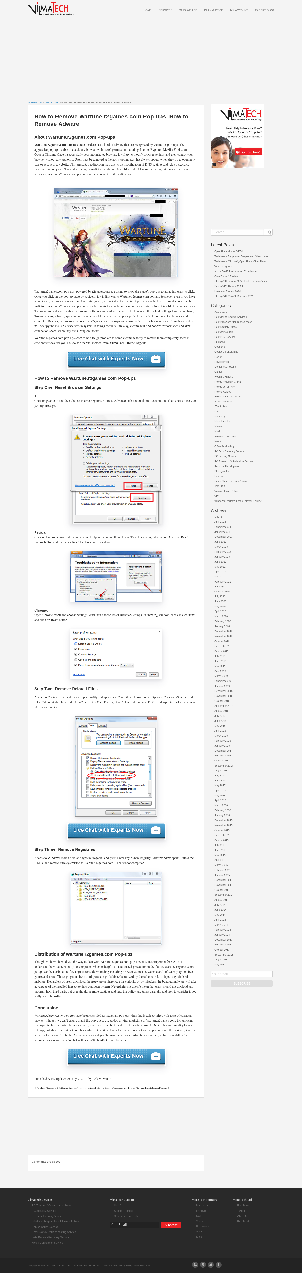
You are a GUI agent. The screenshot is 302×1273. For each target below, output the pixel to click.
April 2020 (220, 611)
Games (218, 371)
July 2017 (219, 775)
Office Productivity (224, 446)
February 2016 (222, 810)
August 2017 (221, 770)
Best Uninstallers (223, 332)
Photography (221, 471)
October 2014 (222, 889)
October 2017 (222, 760)
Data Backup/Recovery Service (50, 1237)
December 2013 (223, 939)
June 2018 (220, 720)
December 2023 (223, 536)
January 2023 (222, 556)
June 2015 (220, 850)
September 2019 (223, 646)
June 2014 (220, 909)
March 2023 (221, 546)
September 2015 (223, 835)
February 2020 (222, 621)
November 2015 (223, 825)
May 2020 (220, 606)
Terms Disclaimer (142, 1265)
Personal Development (227, 466)
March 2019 (221, 676)
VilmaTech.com (35, 102)
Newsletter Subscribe (126, 1216)
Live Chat (119, 1205)
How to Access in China (227, 381)
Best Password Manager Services (233, 322)
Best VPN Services (224, 337)
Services (165, 10)
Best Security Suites (225, 326)
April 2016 (220, 800)
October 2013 (222, 949)
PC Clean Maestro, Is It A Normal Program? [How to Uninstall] (67, 1087)
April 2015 (220, 860)
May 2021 (220, 566)
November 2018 (223, 696)
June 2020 (220, 601)
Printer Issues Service (45, 1226)
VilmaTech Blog (51, 102)
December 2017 (223, 750)
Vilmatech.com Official (226, 491)
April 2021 (220, 571)
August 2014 (221, 900)
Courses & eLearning (226, 351)
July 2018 (219, 716)
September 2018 (223, 705)
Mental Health (222, 421)
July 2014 (219, 904)
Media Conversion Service (47, 1242)
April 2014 (220, 919)
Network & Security (225, 436)
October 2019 (222, 641)
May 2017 (220, 785)
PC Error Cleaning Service (229, 451)
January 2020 (222, 626)
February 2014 (222, 929)
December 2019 (223, 631)
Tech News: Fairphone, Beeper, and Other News (241, 256)
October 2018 (222, 701)
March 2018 (221, 735)
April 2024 (220, 521)
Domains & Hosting (225, 366)
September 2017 (223, 765)
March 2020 (221, 616)
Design (218, 357)
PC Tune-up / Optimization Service (233, 461)
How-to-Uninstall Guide (227, 396)
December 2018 (223, 691)
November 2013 (223, 944)
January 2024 (222, 532)
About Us (242, 1216)
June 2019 (220, 661)
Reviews (219, 476)
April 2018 (220, 730)
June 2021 (220, 561)
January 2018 (222, 745)
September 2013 (223, 954)
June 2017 (220, 780)
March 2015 (221, 865)
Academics (220, 312)
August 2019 (221, 651)
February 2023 (222, 551)
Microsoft (219, 426)
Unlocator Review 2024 (227, 291)
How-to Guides (222, 391)
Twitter (241, 1210)
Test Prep (219, 486)
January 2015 (222, 875)
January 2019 (222, 686)
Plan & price (213, 10)
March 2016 (221, 805)
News (217, 441)
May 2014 (220, 914)
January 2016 (222, 815)
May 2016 (220, 795)
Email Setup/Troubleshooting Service (54, 1232)
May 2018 (220, 725)
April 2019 (220, 671)
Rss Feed (243, 1221)
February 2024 (222, 527)
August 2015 (221, 840)
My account (239, 10)
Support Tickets (123, 1210)
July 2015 (219, 845)
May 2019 (220, 666)
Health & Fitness (223, 376)
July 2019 (219, 656)
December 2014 (223, 880)
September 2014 (223, 894)
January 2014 (222, 934)
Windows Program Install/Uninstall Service (238, 501)
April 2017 (220, 790)
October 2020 (222, 591)
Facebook (243, 1205)
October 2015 (222, 830)
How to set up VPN (224, 386)
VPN (217, 496)
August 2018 (221, 711)
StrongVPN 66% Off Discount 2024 (233, 296)
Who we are (188, 10)
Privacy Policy (125, 1265)
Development (221, 361)
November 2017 (223, 755)
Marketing (220, 416)
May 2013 (220, 964)
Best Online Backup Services (230, 317)
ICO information (223, 401)
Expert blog (264, 10)
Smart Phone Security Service (231, 481)
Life (216, 411)
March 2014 (221, 924)
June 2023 (220, 541)
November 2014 (223, 885)
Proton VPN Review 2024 (228, 286)
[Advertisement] (151, 52)
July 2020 (219, 596)
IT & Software (221, 406)
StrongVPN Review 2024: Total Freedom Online (241, 281)
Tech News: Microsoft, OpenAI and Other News (240, 261)
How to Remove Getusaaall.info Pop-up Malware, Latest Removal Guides (132, 1087)
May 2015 (220, 855)
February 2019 (222, 681)
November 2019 (223, 636)
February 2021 (222, 581)
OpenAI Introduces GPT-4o (229, 251)
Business (219, 342)
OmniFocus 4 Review (226, 276)
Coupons (219, 346)
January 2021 (222, 586)
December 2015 (223, 820)
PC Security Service (225, 456)
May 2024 (220, 516)
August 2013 (221, 959)
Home (148, 10)
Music (217, 431)
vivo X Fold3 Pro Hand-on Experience (235, 271)
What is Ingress (223, 266)
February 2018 (222, 740)
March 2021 (221, 576)
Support (113, 1265)
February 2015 (222, 870)
